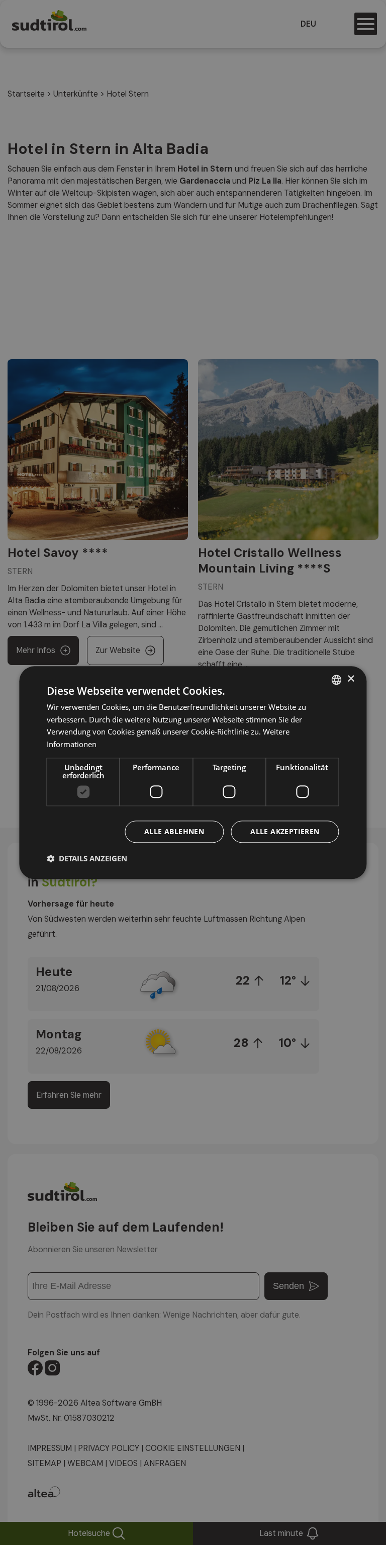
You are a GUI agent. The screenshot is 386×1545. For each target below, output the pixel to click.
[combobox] (337, 680)
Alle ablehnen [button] (174, 831)
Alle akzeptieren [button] (284, 831)
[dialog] (192, 772)
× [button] (350, 679)
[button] (87, 858)
